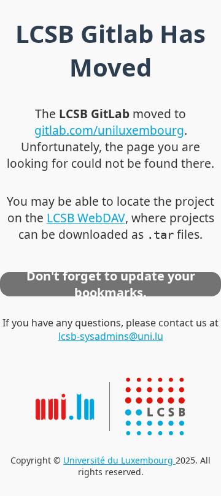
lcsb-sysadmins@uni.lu (110, 336)
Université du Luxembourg (119, 460)
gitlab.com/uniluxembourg (109, 130)
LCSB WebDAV (86, 217)
